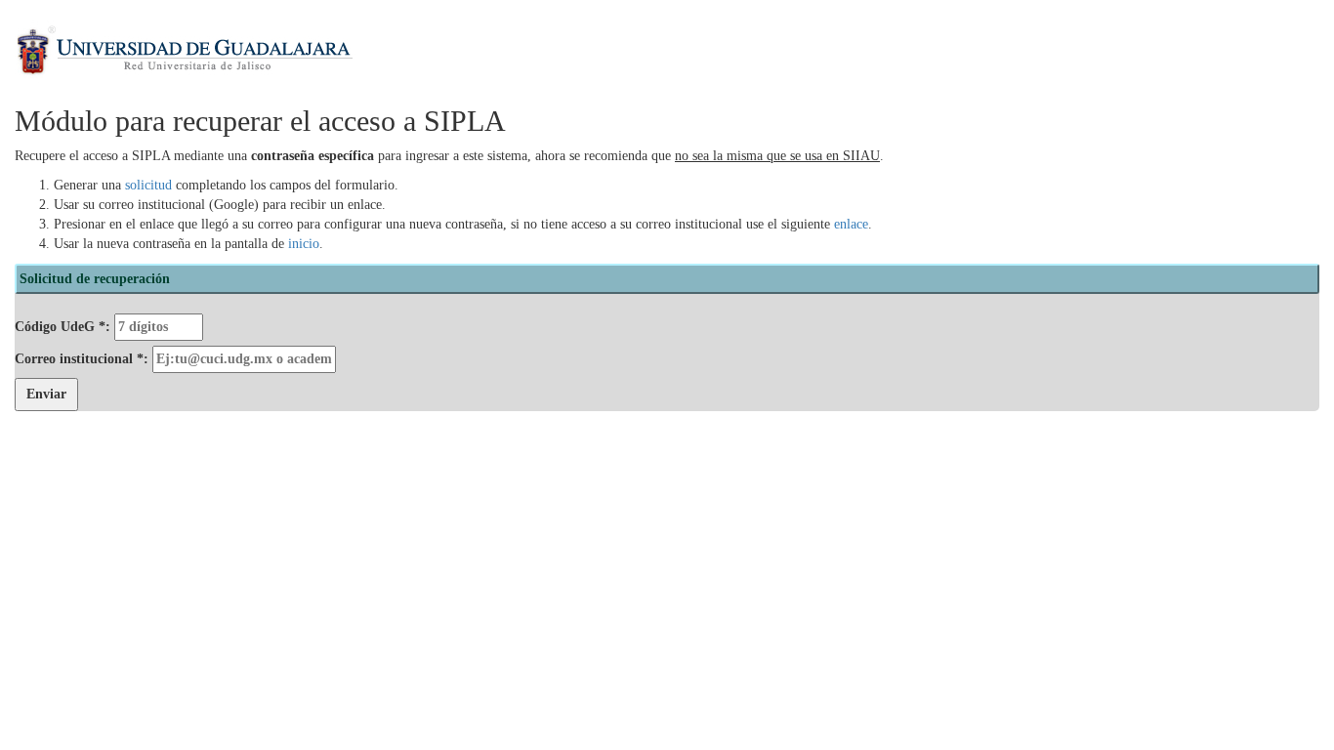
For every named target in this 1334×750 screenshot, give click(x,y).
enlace (851, 224)
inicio (303, 243)
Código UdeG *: (64, 326)
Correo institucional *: (83, 359)
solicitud (148, 185)
